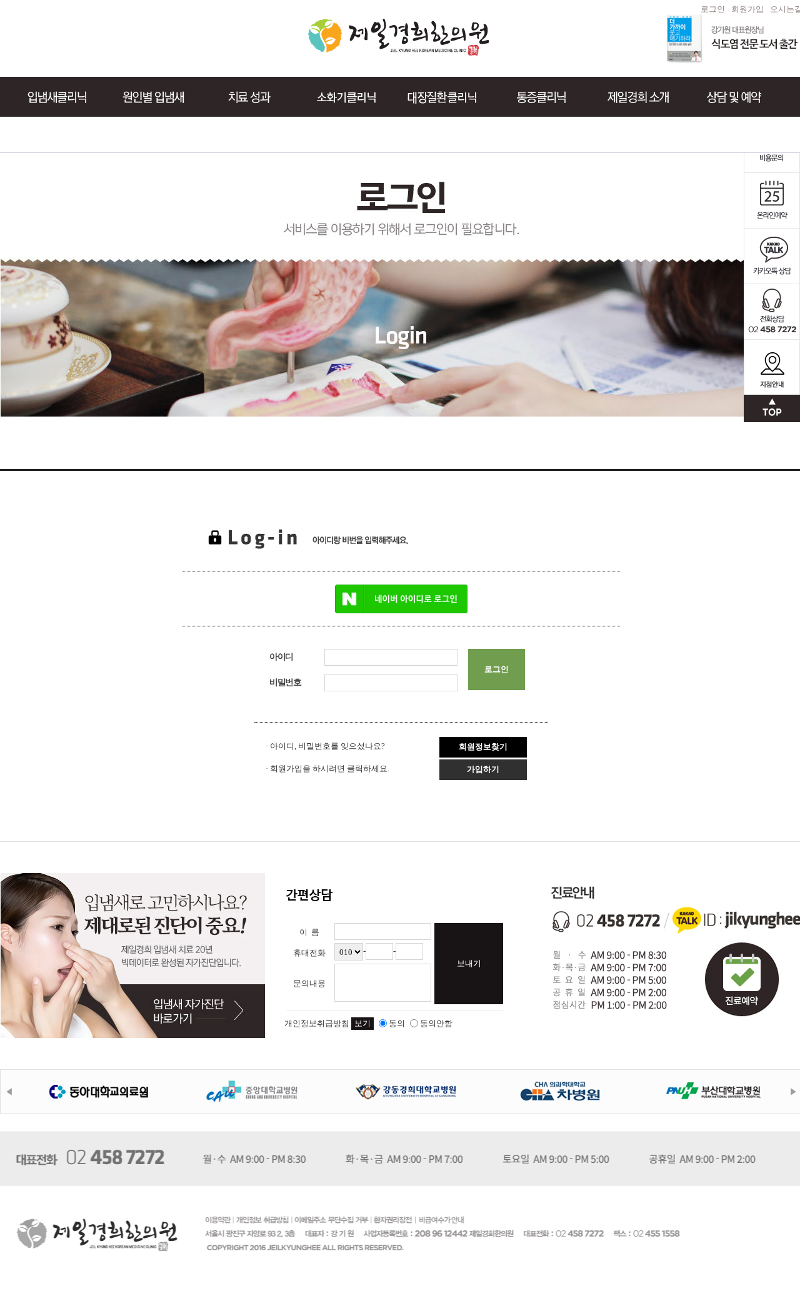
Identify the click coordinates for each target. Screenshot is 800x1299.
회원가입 (747, 9)
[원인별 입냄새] (144, 97)
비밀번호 (285, 682)
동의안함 (436, 1023)
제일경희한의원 (400, 37)
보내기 (469, 963)
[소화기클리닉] (337, 97)
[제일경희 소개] (628, 97)
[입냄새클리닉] (48, 97)
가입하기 (483, 769)
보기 (362, 1023)
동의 (397, 1023)
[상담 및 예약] (725, 97)
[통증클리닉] (532, 97)
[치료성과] (240, 97)
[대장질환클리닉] (434, 97)
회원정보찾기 (483, 746)
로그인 (713, 9)
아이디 (281, 656)
